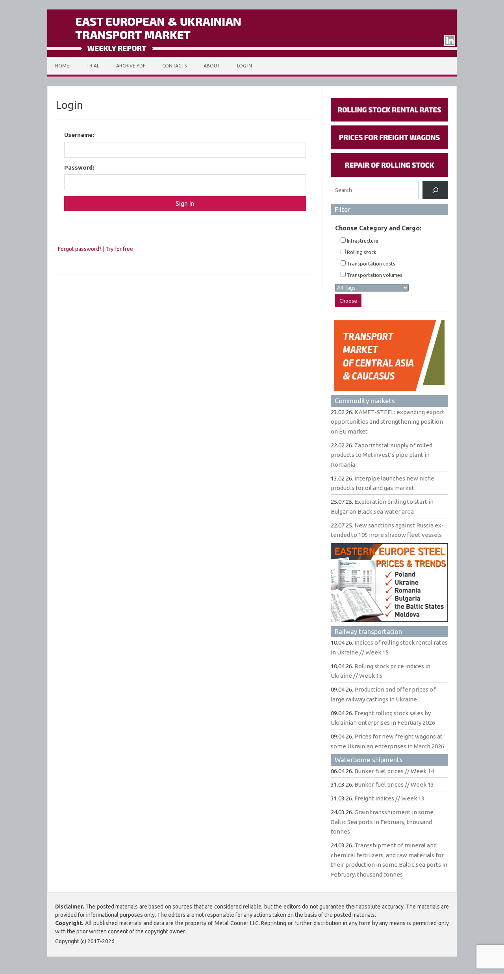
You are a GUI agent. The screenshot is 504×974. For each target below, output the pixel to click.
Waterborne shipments (369, 759)
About (212, 65)
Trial (92, 65)
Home (62, 65)
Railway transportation (368, 631)
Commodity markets (365, 400)
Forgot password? (80, 249)
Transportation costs (370, 263)
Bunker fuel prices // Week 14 (394, 771)
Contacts (174, 65)
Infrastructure (362, 240)
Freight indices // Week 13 (389, 798)
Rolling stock (361, 252)
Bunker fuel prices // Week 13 (394, 784)
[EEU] (252, 55)
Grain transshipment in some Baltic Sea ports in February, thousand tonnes (382, 822)
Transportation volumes (374, 275)
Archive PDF (130, 65)
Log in (244, 65)
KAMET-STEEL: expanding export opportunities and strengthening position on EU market (388, 422)
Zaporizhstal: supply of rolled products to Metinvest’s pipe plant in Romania (381, 455)
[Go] (435, 190)
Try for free (119, 249)
